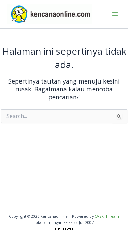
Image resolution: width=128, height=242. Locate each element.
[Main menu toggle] (115, 14)
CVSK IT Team (107, 216)
